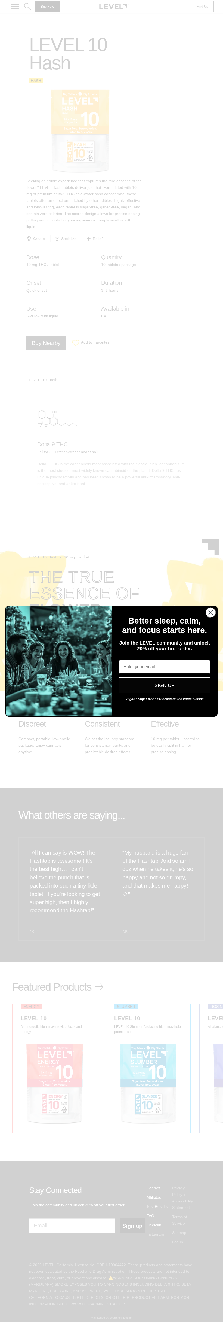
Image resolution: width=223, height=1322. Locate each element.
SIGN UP (164, 685)
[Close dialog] (210, 612)
